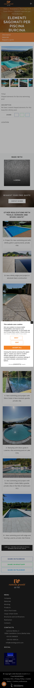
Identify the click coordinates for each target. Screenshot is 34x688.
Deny (16, 338)
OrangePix (23, 364)
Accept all (17, 347)
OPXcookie (11, 364)
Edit (17, 342)
